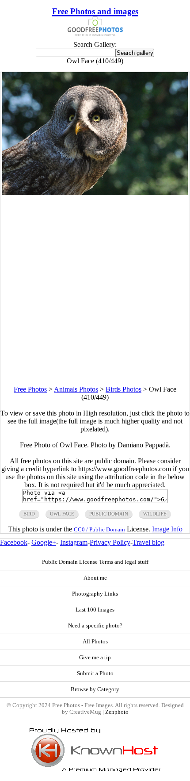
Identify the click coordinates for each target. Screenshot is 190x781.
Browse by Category (95, 689)
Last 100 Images (95, 610)
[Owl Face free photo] (94, 192)
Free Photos (30, 389)
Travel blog (148, 542)
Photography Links (95, 594)
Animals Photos (76, 389)
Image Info (167, 529)
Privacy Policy (110, 542)
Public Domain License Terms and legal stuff (95, 562)
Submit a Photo (95, 673)
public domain (108, 513)
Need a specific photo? (95, 626)
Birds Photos (123, 389)
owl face (62, 513)
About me (95, 578)
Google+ (43, 542)
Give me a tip (95, 657)
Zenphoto (117, 712)
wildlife (155, 513)
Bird (29, 513)
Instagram (73, 542)
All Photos (95, 642)
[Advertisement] (95, 290)
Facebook (13, 542)
